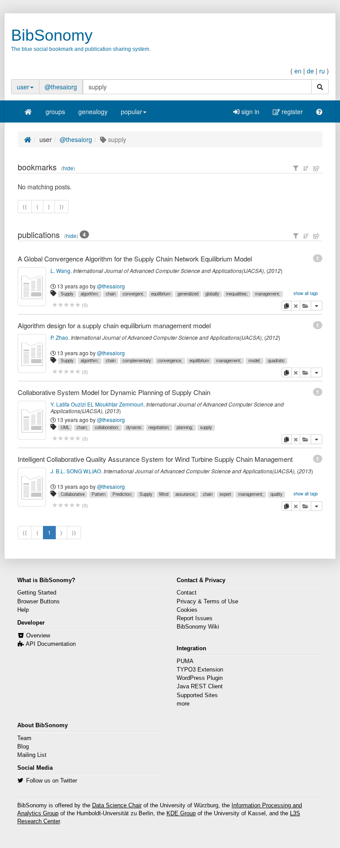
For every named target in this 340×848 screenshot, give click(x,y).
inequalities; (237, 294)
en (297, 70)
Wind (163, 494)
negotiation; (159, 427)
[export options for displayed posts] (316, 168)
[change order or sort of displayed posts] (306, 168)
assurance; (185, 494)
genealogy (93, 111)
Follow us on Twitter (51, 781)
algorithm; (90, 294)
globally (212, 294)
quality (276, 494)
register (291, 111)
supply (206, 427)
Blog (23, 747)
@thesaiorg (61, 86)
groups (55, 111)
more (183, 704)
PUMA (185, 661)
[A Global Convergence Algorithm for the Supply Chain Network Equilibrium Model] (32, 286)
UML (65, 427)
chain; (82, 427)
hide (68, 168)
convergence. (170, 360)
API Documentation (51, 644)
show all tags (306, 293)
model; (254, 360)
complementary (137, 360)
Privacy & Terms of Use (207, 602)
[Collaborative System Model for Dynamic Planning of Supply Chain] (32, 420)
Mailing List (31, 755)
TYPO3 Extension (200, 670)
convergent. (133, 294)
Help (23, 610)
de (310, 70)
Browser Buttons (38, 602)
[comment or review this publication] (66, 305)
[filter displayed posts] (295, 168)
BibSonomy (52, 35)
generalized (188, 294)
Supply (67, 294)
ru (322, 70)
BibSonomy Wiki (198, 627)
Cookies (187, 610)
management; (267, 294)
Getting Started (36, 593)
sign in (249, 111)
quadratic (276, 360)
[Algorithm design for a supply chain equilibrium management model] (32, 353)
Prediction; (122, 494)
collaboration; (107, 427)
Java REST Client (200, 686)
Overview (38, 636)
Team (24, 738)
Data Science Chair (117, 805)
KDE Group (181, 813)
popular (131, 111)
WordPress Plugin (200, 678)
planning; (185, 427)
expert (225, 494)
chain (111, 294)
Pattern (98, 494)
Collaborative (73, 494)
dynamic (134, 427)
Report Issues (194, 618)
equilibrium (160, 294)
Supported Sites (197, 695)
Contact (187, 593)
